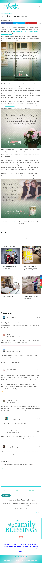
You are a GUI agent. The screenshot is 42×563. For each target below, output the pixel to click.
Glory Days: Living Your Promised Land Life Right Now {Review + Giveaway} (30, 268)
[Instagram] (8, 1)
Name (4, 490)
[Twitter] (26, 557)
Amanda (11, 418)
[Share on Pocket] (41, 283)
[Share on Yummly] (41, 285)
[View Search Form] (40, 1)
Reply (38, 317)
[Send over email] (41, 287)
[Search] (38, 512)
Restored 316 (34, 560)
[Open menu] (40, 6)
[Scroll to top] (39, 558)
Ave (8, 350)
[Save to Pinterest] (41, 280)
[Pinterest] (23, 557)
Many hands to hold (29, 238)
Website (31, 490)
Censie (9, 446)
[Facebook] (2, 1)
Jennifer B (10, 317)
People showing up (10, 106)
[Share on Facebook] (41, 276)
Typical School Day (8, 296)
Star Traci (10, 369)
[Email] (16, 557)
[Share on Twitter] (41, 278)
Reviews (3, 13)
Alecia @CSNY (11, 400)
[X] (5, 1)
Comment (5, 468)
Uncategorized (8, 13)
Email (18, 490)
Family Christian (12, 221)
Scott (8, 334)
